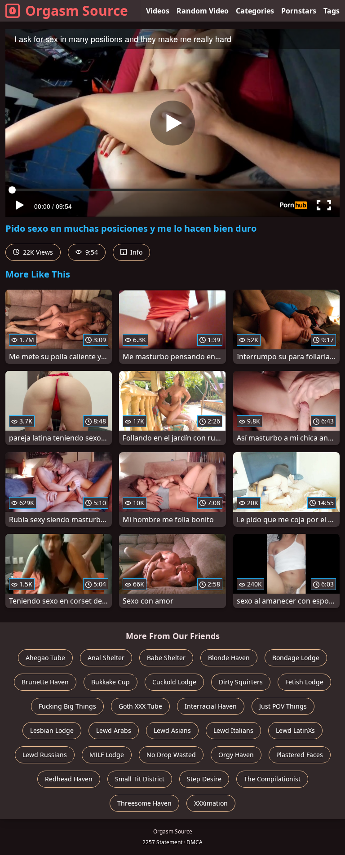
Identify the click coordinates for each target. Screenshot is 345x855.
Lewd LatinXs (295, 730)
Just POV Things (283, 706)
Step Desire (204, 779)
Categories (255, 11)
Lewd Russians (44, 754)
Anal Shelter (106, 657)
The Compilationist (272, 779)
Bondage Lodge (295, 657)
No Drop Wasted (171, 754)
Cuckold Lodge (174, 682)
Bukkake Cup (110, 682)
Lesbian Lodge (52, 730)
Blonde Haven (229, 657)
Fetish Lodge (304, 682)
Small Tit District (139, 779)
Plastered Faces (299, 754)
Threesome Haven (144, 803)
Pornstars (298, 11)
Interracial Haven (211, 706)
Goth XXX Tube (140, 706)
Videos (157, 11)
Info (135, 252)
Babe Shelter (166, 657)
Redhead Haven (69, 779)
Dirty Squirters (241, 682)
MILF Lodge (106, 754)
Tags (331, 11)
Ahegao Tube (45, 657)
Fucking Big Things (67, 706)
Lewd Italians (233, 730)
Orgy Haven (236, 754)
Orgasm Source (76, 10)
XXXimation (211, 803)
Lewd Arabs (113, 730)
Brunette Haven (45, 682)
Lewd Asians (172, 730)
